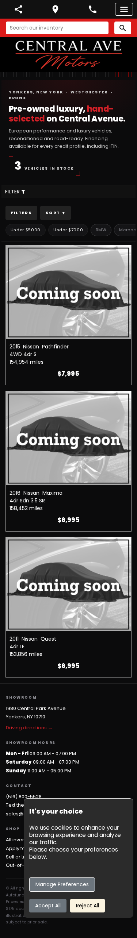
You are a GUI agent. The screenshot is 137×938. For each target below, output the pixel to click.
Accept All (48, 905)
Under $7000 (68, 230)
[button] (122, 28)
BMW (101, 230)
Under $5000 (26, 230)
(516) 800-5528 (24, 796)
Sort (55, 213)
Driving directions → (29, 727)
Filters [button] (21, 213)
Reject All (87, 905)
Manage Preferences (62, 884)
